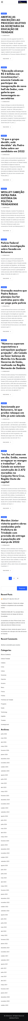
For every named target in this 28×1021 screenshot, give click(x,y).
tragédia (3, 716)
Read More (6, 58)
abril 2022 (3, 931)
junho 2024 (4, 824)
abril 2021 (3, 980)
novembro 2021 (5, 952)
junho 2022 (4, 923)
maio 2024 (4, 828)
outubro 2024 (4, 808)
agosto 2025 (4, 775)
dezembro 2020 (5, 997)
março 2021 (4, 984)
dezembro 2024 (5, 799)
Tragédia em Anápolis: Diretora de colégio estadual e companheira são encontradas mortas (12, 605)
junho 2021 (4, 972)
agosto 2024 (4, 816)
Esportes (3, 679)
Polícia (3, 691)
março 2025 (4, 791)
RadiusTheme (15, 1018)
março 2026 (4, 746)
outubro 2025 (4, 767)
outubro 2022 (4, 906)
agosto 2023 (4, 865)
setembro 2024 (5, 812)
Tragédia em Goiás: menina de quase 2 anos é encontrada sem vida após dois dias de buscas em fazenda (14, 631)
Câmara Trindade (5, 658)
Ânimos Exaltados (6, 654)
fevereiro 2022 (5, 939)
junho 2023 (4, 873)
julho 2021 (4, 968)
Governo (3, 683)
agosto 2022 (4, 915)
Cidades (3, 663)
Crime (2, 667)
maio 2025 (4, 783)
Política (3, 695)
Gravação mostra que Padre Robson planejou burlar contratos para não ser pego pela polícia (14, 297)
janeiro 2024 (4, 845)
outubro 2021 (4, 956)
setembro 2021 (5, 960)
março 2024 (4, 836)
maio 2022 (4, 927)
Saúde (2, 708)
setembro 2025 (5, 771)
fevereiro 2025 (5, 795)
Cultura (3, 671)
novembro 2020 (5, 1001)
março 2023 (4, 886)
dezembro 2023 (5, 849)
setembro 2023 (5, 861)
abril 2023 (3, 882)
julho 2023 (4, 869)
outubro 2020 (4, 1005)
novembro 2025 (5, 762)
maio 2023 (4, 878)
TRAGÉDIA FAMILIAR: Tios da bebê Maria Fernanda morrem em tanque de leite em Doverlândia (12, 614)
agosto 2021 (4, 964)
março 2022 (4, 935)
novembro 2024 (5, 804)
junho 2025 (4, 779)
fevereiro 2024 (5, 841)
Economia (3, 675)
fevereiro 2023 (5, 890)
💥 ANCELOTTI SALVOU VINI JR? (10, 599)
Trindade (3, 720)
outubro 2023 (4, 857)
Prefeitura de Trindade (7, 700)
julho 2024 (4, 820)
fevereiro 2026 (5, 750)
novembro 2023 (5, 853)
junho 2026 (4, 734)
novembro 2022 (5, 902)
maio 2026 (4, 738)
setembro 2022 (5, 910)
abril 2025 (3, 787)
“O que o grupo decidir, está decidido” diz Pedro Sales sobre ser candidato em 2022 (13, 145)
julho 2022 (4, 919)
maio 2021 (4, 976)
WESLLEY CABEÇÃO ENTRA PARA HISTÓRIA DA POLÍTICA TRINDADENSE (12, 198)
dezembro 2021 (5, 947)
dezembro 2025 (5, 758)
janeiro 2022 (4, 943)
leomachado (5, 35)
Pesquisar (22, 588)
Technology (4, 712)
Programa (3, 704)
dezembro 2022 (5, 898)
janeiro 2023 (4, 894)
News (2, 687)
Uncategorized (5, 724)
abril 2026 (3, 742)
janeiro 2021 (4, 993)
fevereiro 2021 (5, 989)
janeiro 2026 (4, 754)
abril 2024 (3, 832)
